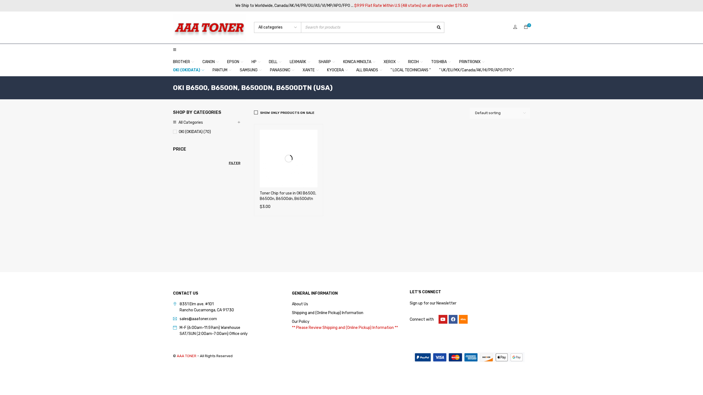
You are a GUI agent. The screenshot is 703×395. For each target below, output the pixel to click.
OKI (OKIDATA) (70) (195, 131)
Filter (234, 163)
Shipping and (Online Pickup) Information (327, 313)
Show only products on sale (287, 113)
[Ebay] (463, 319)
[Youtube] (443, 319)
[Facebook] (453, 319)
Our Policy (300, 321)
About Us (300, 304)
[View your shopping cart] (526, 27)
